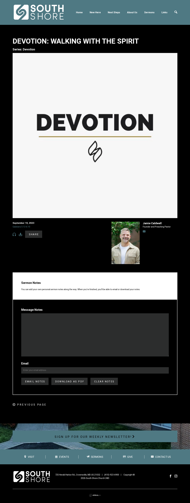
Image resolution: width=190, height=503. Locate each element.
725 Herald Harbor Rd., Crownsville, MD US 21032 (77, 474)
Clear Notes (104, 381)
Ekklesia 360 (95, 495)
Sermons (149, 12)
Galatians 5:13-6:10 (21, 226)
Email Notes (35, 381)
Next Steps (114, 12)
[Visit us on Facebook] (170, 476)
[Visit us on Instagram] (175, 476)
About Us (132, 12)
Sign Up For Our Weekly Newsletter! (93, 437)
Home (79, 12)
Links (164, 12)
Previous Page (32, 405)
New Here (95, 12)
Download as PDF (69, 381)
